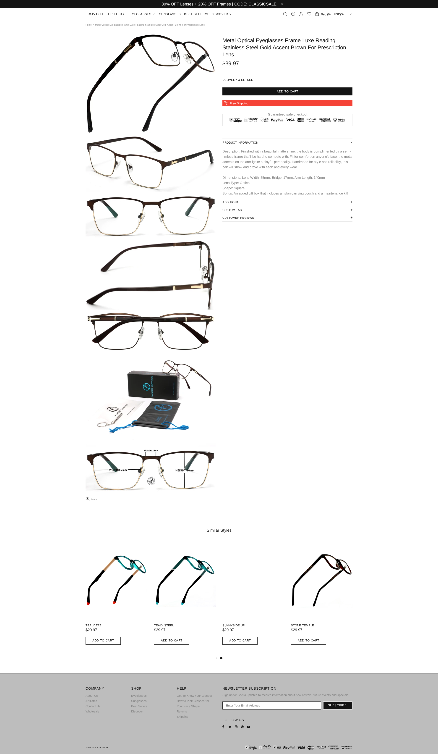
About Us (92, 695)
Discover (137, 711)
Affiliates (91, 701)
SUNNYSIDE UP (233, 625)
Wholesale (92, 711)
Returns (182, 711)
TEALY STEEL (164, 625)
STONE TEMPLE (302, 625)
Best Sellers (139, 706)
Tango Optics (105, 14)
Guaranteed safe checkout (287, 114)
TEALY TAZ (93, 625)
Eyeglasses (139, 695)
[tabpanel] (253, 598)
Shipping (182, 716)
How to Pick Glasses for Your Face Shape (193, 703)
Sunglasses (139, 701)
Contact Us (93, 706)
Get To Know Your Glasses (195, 695)
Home (89, 25)
